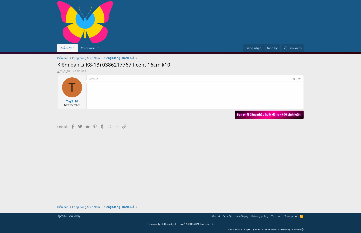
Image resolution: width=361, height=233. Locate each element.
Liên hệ (215, 216)
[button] (98, 48)
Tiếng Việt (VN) (70, 216)
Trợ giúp (276, 216)
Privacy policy (259, 216)
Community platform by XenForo (180, 223)
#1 (299, 79)
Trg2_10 (65, 71)
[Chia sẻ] (294, 79)
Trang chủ (291, 216)
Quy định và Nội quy (235, 216)
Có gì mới (88, 48)
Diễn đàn (67, 48)
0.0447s (275, 229)
